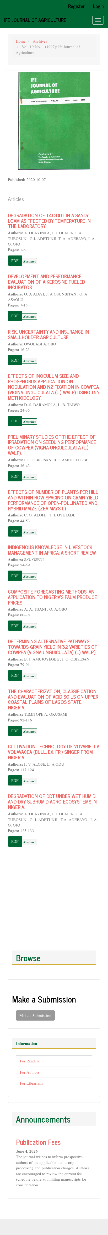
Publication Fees (38, 1141)
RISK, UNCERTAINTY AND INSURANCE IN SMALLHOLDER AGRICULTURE (48, 334)
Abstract (29, 261)
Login (98, 6)
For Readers (30, 1060)
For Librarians (31, 1083)
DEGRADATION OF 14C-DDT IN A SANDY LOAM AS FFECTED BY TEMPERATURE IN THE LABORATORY (49, 220)
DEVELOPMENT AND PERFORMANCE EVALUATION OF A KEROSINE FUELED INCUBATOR (46, 281)
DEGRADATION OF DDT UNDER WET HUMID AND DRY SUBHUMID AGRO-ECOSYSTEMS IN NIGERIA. (52, 801)
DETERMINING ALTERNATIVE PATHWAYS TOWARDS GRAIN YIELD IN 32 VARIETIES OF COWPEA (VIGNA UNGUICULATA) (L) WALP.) (52, 646)
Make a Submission (35, 1015)
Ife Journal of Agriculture (35, 20)
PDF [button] (14, 260)
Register (76, 6)
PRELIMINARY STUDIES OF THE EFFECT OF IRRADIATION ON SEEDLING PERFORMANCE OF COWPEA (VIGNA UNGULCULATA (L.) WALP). (52, 444)
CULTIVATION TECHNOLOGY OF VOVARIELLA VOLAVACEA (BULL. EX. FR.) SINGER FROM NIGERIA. (53, 751)
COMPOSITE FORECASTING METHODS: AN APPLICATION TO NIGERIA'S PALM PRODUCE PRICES (52, 596)
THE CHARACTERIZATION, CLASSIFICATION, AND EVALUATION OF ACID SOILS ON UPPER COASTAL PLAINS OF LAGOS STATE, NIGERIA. (53, 699)
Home (21, 41)
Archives (40, 41)
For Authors (30, 1072)
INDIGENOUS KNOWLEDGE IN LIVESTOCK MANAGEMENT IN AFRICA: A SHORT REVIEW (52, 549)
